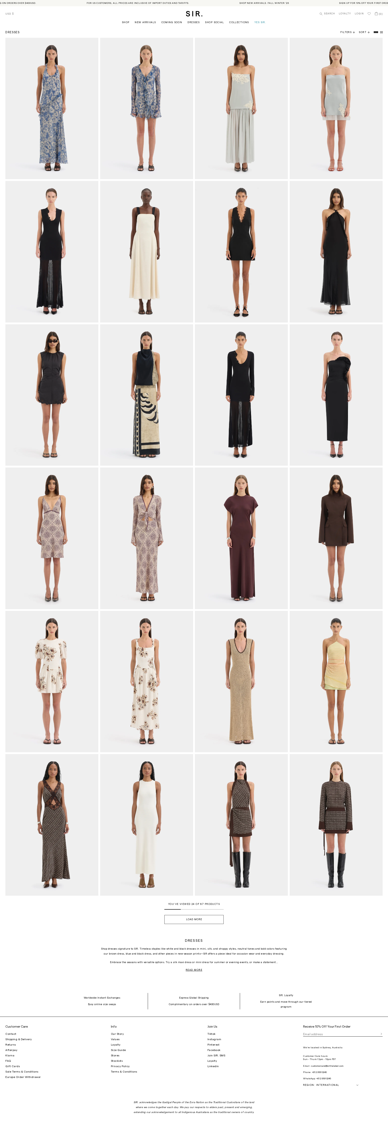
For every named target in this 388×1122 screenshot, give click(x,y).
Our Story (117, 1034)
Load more (194, 919)
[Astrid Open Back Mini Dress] (241, 824)
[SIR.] (194, 13)
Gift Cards (12, 1066)
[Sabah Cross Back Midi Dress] (146, 824)
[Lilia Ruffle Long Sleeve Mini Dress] (146, 108)
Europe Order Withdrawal (23, 1077)
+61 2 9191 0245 (319, 1072)
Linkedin (213, 1066)
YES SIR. (260, 22)
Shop (126, 22)
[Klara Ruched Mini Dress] (51, 395)
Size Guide (118, 1050)
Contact (10, 1034)
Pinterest (213, 1044)
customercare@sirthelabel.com (327, 1066)
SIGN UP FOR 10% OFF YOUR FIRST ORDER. (348, 3)
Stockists (117, 1061)
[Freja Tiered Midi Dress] (146, 681)
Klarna (9, 1055)
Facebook (213, 1050)
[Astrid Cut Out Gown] (51, 824)
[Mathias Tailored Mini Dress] (241, 251)
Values (115, 1039)
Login (359, 13)
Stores (115, 1055)
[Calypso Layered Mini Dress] (336, 681)
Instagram (214, 1039)
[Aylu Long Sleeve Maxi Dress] (241, 395)
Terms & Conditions (124, 1071)
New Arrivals (145, 22)
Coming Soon (171, 22)
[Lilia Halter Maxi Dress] (51, 108)
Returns (10, 1044)
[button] (366, 32)
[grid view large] (376, 32)
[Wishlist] (369, 14)
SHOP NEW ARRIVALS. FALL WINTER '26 (247, 3)
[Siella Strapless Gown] (336, 395)
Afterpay (11, 1050)
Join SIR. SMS (216, 1055)
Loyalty (345, 13)
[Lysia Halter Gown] (336, 251)
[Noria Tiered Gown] (241, 108)
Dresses (193, 22)
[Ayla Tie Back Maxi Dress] (146, 251)
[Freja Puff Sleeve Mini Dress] (51, 681)
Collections (239, 22)
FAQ (8, 1061)
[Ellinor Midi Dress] (241, 681)
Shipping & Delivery (18, 1039)
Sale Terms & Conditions (21, 1071)
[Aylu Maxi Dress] (51, 251)
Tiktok (211, 1034)
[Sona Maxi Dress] (146, 395)
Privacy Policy (120, 1066)
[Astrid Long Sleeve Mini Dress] (336, 824)
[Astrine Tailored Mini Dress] (336, 538)
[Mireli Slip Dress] (51, 538)
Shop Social (214, 22)
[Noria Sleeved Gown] (241, 538)
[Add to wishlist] (92, 43)
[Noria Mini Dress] (336, 108)
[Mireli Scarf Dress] (146, 538)
